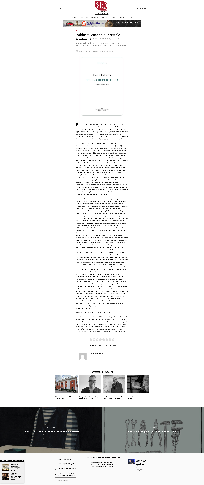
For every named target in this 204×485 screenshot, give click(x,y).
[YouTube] (145, 8)
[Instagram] (142, 8)
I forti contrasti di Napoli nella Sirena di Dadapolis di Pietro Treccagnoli (67, 474)
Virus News (94, 18)
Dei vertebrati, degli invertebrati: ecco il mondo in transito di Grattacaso (67, 469)
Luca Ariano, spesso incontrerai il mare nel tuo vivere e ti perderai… (112, 397)
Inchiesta (74, 18)
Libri (77, 30)
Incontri (84, 18)
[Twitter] (140, 8)
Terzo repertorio (110, 345)
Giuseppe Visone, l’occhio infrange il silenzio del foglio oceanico (89, 397)
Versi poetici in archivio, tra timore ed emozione (137, 397)
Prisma (122, 18)
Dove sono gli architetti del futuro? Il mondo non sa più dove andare (15, 467)
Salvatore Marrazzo (85, 51)
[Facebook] (138, 8)
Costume (114, 18)
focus (130, 18)
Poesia (101, 345)
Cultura (105, 18)
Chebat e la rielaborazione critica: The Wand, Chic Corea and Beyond (16, 476)
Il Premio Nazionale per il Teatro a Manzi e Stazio (65, 397)
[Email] (147, 8)
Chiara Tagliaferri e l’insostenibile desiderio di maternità (66, 479)
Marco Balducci (93, 345)
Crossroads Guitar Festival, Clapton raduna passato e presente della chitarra (141, 463)
